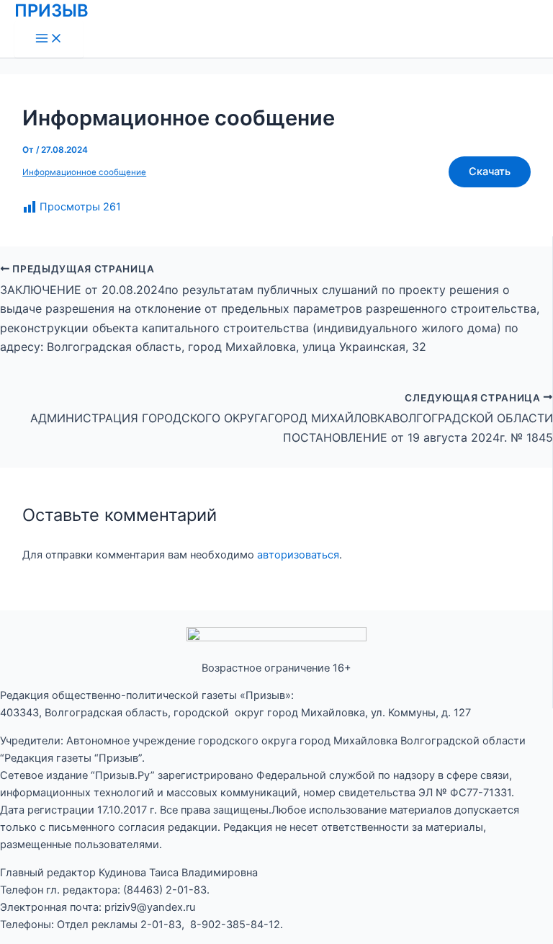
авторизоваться (298, 554)
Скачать (490, 171)
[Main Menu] (49, 39)
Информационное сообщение (84, 172)
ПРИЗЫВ (51, 10)
